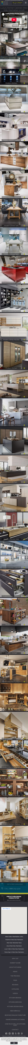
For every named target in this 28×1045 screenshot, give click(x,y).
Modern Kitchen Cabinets (11, 568)
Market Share (15, 963)
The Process (15, 976)
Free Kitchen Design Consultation (14, 897)
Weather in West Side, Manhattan (14, 939)
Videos (15, 993)
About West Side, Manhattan (14, 946)
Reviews (15, 984)
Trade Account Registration (7, 1036)
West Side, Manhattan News (14, 942)
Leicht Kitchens (15, 967)
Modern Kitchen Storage (11, 796)
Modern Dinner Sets (11, 226)
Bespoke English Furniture (15, 1015)
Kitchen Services (15, 1002)
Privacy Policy (16, 1040)
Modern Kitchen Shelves (11, 824)
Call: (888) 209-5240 (12, 889)
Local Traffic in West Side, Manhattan (14, 949)
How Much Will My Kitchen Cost (15, 1024)
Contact (15, 1029)
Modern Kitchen (11, 55)
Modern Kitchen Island (11, 112)
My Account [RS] (16, 1036)
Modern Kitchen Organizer (11, 851)
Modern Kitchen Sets (11, 539)
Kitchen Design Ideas (15, 1006)
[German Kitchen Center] (5, 4)
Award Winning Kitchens (15, 1019)
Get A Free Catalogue (15, 884)
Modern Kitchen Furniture (11, 311)
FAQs (15, 980)
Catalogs (15, 989)
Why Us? (15, 958)
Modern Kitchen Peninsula (11, 169)
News (15, 971)
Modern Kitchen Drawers (11, 283)
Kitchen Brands (15, 997)
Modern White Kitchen (11, 340)
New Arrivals (15, 1011)
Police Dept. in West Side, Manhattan (14, 952)
